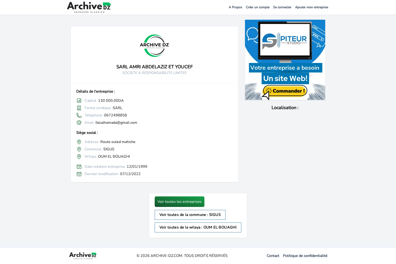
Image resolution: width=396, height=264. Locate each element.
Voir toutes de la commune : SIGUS (190, 214)
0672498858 (115, 115)
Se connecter (282, 7)
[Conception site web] (285, 60)
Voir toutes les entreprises (179, 201)
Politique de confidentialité (305, 255)
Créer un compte (258, 7)
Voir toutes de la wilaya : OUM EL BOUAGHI (198, 227)
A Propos (235, 7)
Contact (273, 255)
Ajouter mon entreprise (311, 7)
